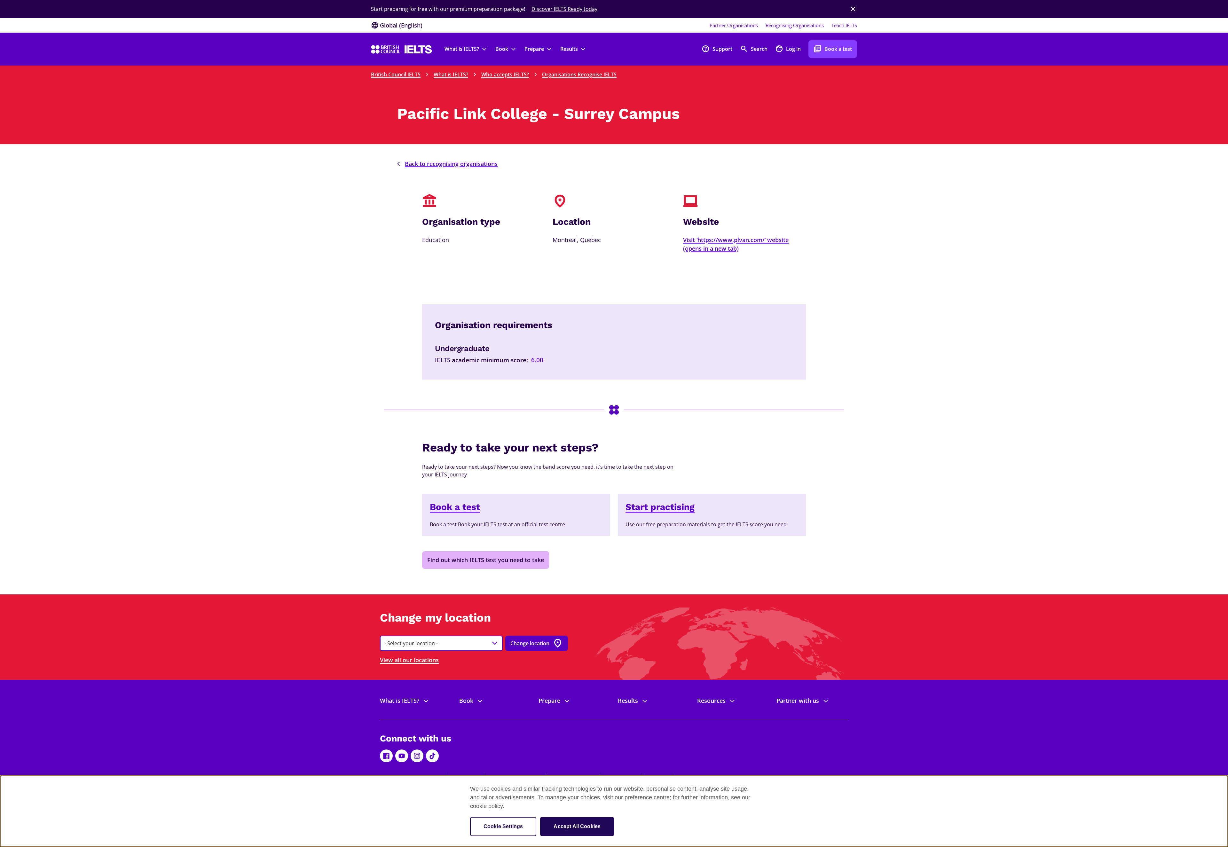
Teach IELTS (844, 25)
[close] (853, 9)
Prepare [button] (534, 48)
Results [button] (569, 48)
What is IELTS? (451, 74)
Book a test (833, 49)
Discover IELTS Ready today (564, 8)
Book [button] (501, 48)
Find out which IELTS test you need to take (485, 560)
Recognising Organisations (795, 25)
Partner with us (797, 700)
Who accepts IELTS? (505, 74)
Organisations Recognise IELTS (579, 74)
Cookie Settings (503, 826)
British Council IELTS (396, 74)
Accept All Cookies (577, 826)
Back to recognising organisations (451, 164)
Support (717, 49)
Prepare (549, 700)
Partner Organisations (734, 25)
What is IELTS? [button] (462, 48)
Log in (788, 49)
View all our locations (409, 660)
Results (628, 700)
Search (753, 49)
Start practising (660, 507)
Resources (711, 700)
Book (466, 700)
